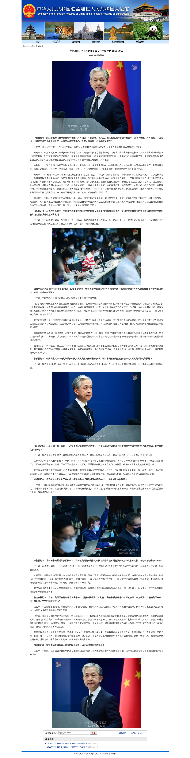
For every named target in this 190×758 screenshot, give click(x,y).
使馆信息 (76, 42)
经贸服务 (140, 42)
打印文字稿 (136, 733)
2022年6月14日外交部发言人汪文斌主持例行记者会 (67, 747)
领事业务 (96, 42)
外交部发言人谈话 (35, 46)
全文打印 (123, 733)
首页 (38, 42)
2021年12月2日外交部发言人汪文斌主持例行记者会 (67, 744)
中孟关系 (56, 42)
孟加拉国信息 (118, 42)
